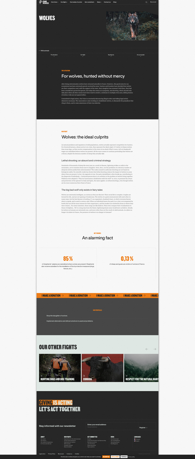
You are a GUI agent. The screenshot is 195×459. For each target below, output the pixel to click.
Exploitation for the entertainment (72, 439)
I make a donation (40, 295)
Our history (43, 440)
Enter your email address (96, 424)
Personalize (124, 457)
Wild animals (67, 443)
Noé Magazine (114, 443)
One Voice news (115, 439)
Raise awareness (91, 445)
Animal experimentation (70, 440)
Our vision (43, 439)
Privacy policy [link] (131, 456)
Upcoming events (115, 442)
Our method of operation (47, 442)
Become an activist (92, 442)
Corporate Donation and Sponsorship (96, 440)
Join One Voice (91, 443)
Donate (89, 439)
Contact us (107, 2)
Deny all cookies (115, 457)
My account (153, 2)
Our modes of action (76, 2)
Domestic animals (68, 445)
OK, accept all (106, 457)
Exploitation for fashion (69, 442)
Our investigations (115, 440)
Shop (114, 2)
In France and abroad (46, 443)
